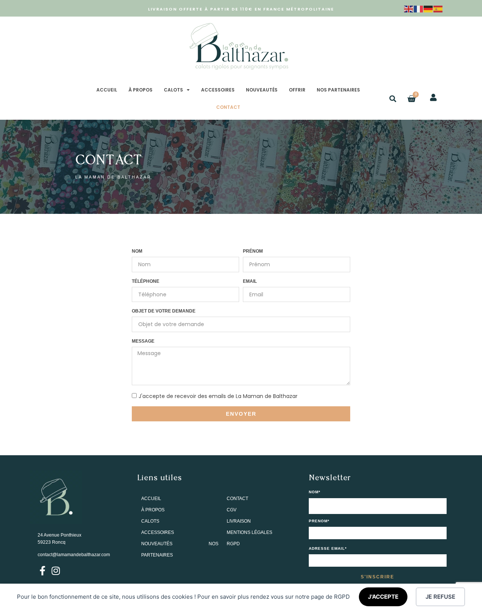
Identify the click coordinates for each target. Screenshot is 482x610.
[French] (419, 8)
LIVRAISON (239, 521)
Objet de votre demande (163, 311)
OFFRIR (297, 90)
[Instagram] (55, 570)
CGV (231, 509)
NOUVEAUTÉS (262, 90)
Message (143, 341)
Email (250, 281)
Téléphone (145, 281)
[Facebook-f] (42, 570)
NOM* (314, 492)
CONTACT (228, 107)
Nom (137, 251)
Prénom (253, 251)
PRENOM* (319, 521)
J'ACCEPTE (383, 596)
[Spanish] (438, 8)
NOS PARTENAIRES (338, 90)
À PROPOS (140, 90)
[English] (409, 8)
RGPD (233, 543)
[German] (428, 8)
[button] (393, 99)
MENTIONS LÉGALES (249, 532)
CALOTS (173, 90)
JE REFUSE (440, 596)
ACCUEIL (106, 90)
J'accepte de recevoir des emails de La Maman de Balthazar (218, 396)
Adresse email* (328, 549)
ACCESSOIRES (218, 90)
